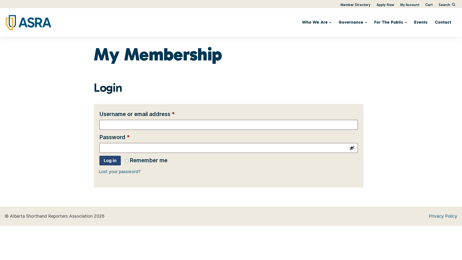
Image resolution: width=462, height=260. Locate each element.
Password (126, 137)
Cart (428, 5)
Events (421, 22)
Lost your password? (120, 171)
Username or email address (148, 113)
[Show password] (352, 148)
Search (445, 5)
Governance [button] (352, 22)
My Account (409, 5)
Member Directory (355, 5)
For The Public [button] (389, 22)
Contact (443, 22)
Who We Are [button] (315, 22)
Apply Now (385, 5)
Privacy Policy (443, 216)
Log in (110, 160)
